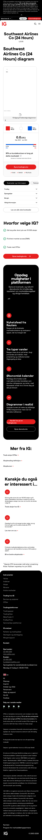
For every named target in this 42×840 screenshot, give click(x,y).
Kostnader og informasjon (16, 183)
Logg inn (23, 18)
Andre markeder (9, 590)
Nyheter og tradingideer (12, 632)
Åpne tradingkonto (34, 18)
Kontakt (6, 643)
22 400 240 (7, 659)
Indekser (6, 581)
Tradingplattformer (10, 607)
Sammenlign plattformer (12, 623)
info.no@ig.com (9, 654)
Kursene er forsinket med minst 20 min (21, 158)
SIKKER (20, 172)
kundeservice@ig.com (11, 662)
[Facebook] (4, 707)
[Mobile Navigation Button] (39, 24)
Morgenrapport (9, 638)
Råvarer (6, 587)
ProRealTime (8, 620)
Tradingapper (8, 611)
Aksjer (5, 584)
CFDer (5, 602)
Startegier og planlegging (13, 635)
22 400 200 (7, 652)
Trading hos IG (8, 596)
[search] (35, 24)
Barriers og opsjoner (10, 599)
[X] (9, 707)
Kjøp (34, 127)
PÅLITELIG (28, 172)
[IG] (4, 24)
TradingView (8, 614)
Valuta (5, 578)
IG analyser (7, 628)
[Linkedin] (14, 707)
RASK (13, 172)
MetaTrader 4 (8, 617)
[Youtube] (19, 707)
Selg (12, 127)
